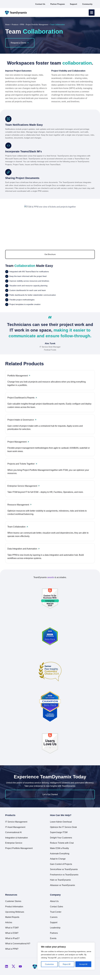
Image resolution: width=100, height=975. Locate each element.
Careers (53, 917)
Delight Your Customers (61, 838)
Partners (54, 933)
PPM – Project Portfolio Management (34, 25)
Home (7, 25)
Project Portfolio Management (19, 848)
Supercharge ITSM (58, 832)
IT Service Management (16, 822)
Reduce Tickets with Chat (62, 843)
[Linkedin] (6, 966)
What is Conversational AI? (17, 943)
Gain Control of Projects (61, 864)
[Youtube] (20, 966)
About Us (54, 901)
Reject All (66, 964)
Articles (8, 922)
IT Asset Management (15, 827)
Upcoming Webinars (14, 912)
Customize (49, 964)
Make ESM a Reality (59, 848)
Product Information (14, 906)
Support (53, 922)
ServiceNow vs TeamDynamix (64, 869)
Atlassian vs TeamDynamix (62, 885)
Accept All (83, 964)
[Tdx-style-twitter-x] (13, 966)
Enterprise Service (13, 843)
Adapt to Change (58, 859)
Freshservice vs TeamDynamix (64, 875)
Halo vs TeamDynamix (60, 880)
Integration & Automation (16, 838)
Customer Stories (13, 901)
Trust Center (55, 912)
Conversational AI (13, 832)
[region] (66, 956)
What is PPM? (11, 949)
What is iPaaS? (12, 938)
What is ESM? (11, 933)
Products (15, 25)
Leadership (55, 928)
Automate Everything (59, 853)
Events (53, 938)
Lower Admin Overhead (61, 822)
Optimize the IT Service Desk (63, 827)
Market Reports (12, 917)
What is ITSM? (12, 928)
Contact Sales (56, 906)
